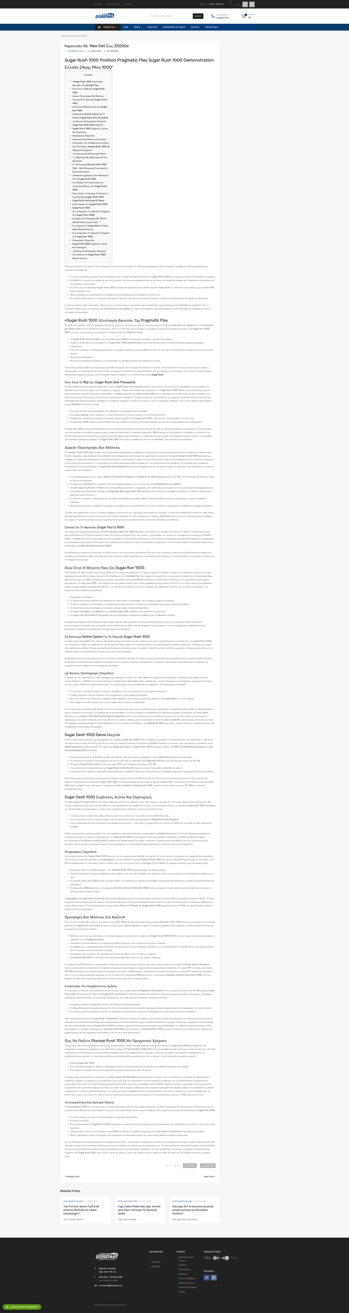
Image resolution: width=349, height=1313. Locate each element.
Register (220, 4)
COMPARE (128, 4)
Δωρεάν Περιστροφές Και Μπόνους (88, 96)
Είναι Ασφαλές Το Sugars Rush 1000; (90, 204)
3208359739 (222, 18)
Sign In (212, 4)
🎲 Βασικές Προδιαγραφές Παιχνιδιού (89, 121)
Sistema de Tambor (188, 1287)
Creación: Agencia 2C (117, 1305)
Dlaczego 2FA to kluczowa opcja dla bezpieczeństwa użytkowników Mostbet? (192, 1210)
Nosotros (152, 27)
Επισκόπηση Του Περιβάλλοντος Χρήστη (90, 143)
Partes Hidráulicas (187, 1278)
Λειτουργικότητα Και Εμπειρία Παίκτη (89, 153)
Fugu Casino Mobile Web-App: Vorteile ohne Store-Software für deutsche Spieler (139, 1210)
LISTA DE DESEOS (113, 4)
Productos (109, 27)
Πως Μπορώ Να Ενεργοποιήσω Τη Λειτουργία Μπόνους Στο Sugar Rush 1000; (89, 186)
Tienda (137, 27)
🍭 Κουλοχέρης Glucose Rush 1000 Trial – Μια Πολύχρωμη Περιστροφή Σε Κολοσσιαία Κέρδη (90, 168)
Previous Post (72, 1176)
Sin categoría (112, 51)
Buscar (198, 16)
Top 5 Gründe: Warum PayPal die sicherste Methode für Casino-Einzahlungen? (81, 1210)
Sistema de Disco (187, 1283)
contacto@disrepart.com (110, 1285)
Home (125, 27)
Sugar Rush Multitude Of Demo (88, 200)
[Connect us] (245, 4)
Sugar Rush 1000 (81, 207)
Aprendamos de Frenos (174, 27)
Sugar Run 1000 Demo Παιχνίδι (87, 125)
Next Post (209, 1176)
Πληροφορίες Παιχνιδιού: (83, 135)
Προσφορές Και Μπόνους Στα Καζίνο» (89, 139)
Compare (155, 1266)
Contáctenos (211, 27)
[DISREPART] (105, 17)
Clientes (195, 27)
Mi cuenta (155, 1262)
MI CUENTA (98, 4)
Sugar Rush (157, 374)
